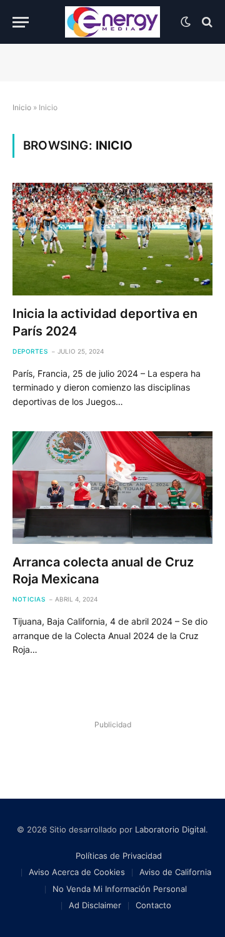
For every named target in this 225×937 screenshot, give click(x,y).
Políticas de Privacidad (119, 856)
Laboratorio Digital (170, 829)
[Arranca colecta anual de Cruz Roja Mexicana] (112, 487)
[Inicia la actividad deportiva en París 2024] (112, 239)
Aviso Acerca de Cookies (77, 872)
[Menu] (20, 22)
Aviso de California (175, 872)
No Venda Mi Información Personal (119, 889)
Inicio (21, 107)
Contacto (153, 905)
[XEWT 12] (112, 22)
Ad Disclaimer (95, 905)
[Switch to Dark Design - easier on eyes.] (186, 22)
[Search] (205, 22)
